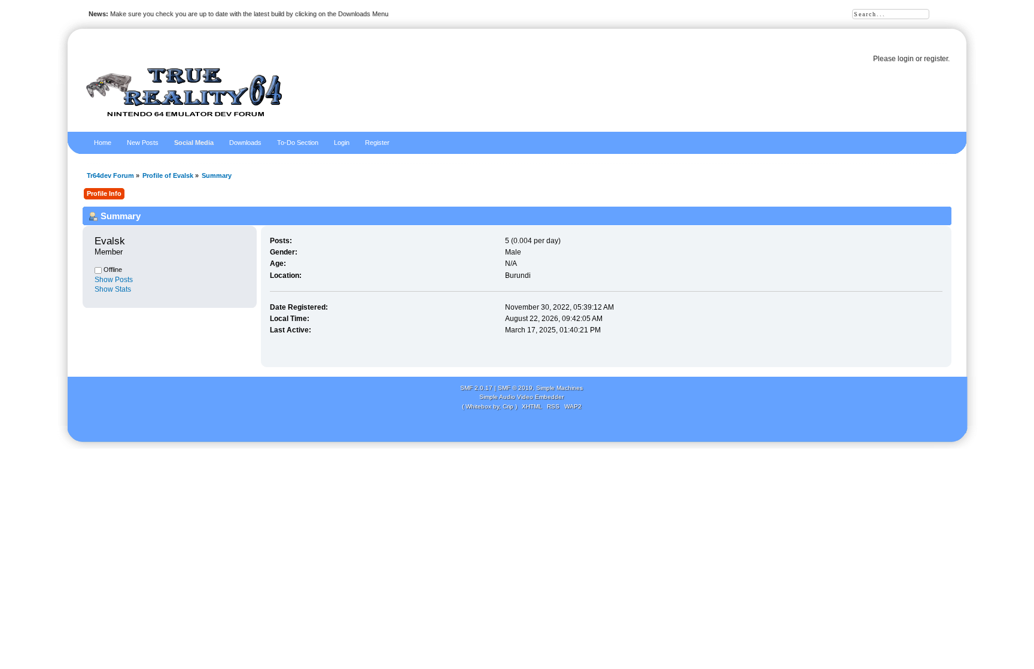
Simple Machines (559, 388)
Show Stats (113, 289)
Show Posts (114, 280)
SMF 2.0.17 (476, 388)
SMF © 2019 (515, 388)
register (936, 59)
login (906, 59)
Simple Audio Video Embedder (521, 396)
